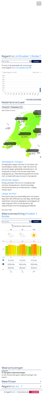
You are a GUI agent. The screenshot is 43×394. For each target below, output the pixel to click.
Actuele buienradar (33, 99)
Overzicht (6, 107)
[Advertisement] (21, 30)
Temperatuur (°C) (16, 107)
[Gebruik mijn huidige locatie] (30, 61)
